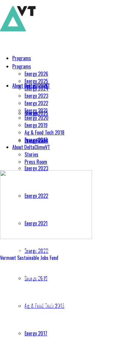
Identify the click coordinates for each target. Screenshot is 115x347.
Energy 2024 (36, 88)
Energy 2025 (36, 81)
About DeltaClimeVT (31, 147)
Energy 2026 (36, 73)
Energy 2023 (36, 95)
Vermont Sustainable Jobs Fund (29, 257)
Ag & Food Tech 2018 (44, 132)
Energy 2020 (36, 117)
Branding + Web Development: (28, 304)
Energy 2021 (36, 110)
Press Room (36, 161)
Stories (31, 154)
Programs (21, 66)
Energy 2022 (36, 103)
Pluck (62, 304)
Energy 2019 (36, 125)
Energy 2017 (36, 139)
